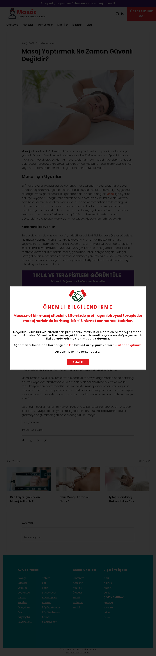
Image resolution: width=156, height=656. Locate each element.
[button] (78, 362)
